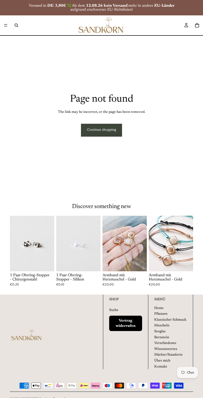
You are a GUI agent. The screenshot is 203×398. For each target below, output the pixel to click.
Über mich (162, 361)
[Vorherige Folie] (15, 243)
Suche (113, 310)
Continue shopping (101, 130)
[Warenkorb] (197, 25)
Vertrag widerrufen (125, 323)
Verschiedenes (165, 343)
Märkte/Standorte (168, 355)
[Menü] (5, 25)
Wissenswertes (165, 349)
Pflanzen (160, 314)
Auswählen (143, 263)
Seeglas (160, 331)
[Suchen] (16, 25)
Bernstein (161, 337)
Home (159, 308)
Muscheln (161, 325)
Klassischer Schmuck (170, 320)
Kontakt (160, 366)
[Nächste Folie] (48, 243)
